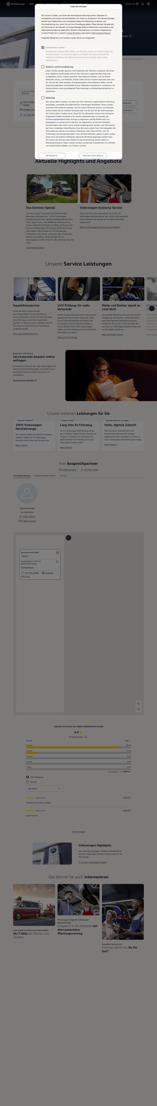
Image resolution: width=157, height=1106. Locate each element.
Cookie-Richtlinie (73, 33)
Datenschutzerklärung (101, 33)
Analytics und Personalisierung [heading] (59, 67)
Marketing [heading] (50, 98)
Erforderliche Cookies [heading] (55, 47)
